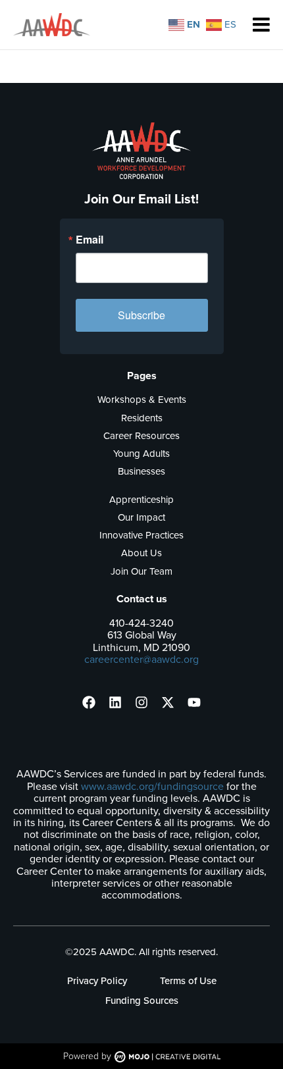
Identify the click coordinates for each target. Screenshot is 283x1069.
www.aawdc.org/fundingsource (152, 786)
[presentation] (89, 702)
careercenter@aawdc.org (141, 659)
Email (89, 239)
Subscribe (141, 315)
